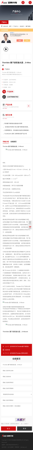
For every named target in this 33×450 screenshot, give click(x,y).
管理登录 (17, 447)
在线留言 (13, 141)
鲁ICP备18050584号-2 (12, 444)
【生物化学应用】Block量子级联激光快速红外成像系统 (17, 127)
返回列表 (7, 350)
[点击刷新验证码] (20, 419)
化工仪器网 (11, 447)
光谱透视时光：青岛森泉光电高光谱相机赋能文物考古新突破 (17, 130)
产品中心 (4, 22)
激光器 (22, 26)
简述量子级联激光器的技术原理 (13, 123)
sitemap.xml (23, 447)
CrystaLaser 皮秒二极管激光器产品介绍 (15, 133)
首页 (10, 26)
